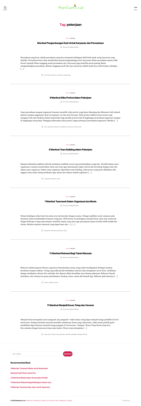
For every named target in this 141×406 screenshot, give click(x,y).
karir (45, 75)
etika (45, 127)
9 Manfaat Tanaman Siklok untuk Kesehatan (29, 368)
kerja (48, 75)
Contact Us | (45, 400)
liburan (46, 282)
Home (67, 38)
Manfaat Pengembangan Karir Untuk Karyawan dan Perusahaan (70, 43)
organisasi (50, 127)
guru (49, 334)
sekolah (85, 334)
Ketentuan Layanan (66, 400)
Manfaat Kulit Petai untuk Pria (23, 373)
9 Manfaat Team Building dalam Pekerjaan (70, 149)
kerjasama (47, 178)
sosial (79, 127)
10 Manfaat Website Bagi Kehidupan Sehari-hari (31, 382)
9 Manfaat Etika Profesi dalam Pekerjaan (70, 97)
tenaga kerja (67, 75)
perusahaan (60, 75)
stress (56, 282)
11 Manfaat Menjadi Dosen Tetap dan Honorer (70, 305)
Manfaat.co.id (20, 400)
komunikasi (54, 230)
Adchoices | (29, 400)
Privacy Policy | (54, 400)
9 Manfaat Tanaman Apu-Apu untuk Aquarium (30, 387)
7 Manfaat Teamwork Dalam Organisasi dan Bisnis (70, 201)
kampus (53, 334)
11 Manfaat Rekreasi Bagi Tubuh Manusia (70, 253)
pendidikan (63, 127)
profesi (76, 127)
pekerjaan (53, 75)
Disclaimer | (37, 400)
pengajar (80, 334)
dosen (46, 334)
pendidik (68, 334)
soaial (58, 178)
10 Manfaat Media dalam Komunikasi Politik (29, 378)
